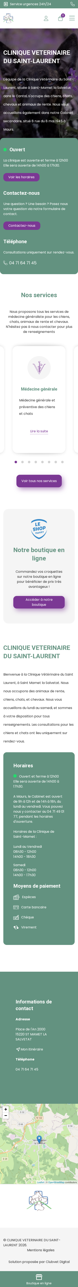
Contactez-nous (21, 225)
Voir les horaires (21, 177)
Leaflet (40, 1182)
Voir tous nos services (39, 481)
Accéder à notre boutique (39, 602)
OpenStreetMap (56, 1182)
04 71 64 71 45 (23, 263)
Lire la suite (39, 431)
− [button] (5, 1115)
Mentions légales (40, 1250)
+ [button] (5, 1109)
